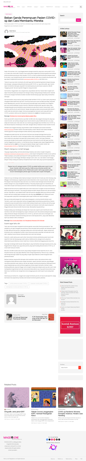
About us (53, 458)
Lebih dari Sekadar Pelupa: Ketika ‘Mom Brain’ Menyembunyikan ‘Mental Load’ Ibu (74, 117)
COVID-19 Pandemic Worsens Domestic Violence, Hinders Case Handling (70, 414)
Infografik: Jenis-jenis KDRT (14, 412)
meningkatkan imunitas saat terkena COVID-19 (17, 287)
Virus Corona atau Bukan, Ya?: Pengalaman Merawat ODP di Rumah (27, 220)
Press (76, 458)
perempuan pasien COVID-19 (31, 79)
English (71, 6)
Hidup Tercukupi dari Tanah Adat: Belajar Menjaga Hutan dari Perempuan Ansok (74, 143)
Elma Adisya (35, 409)
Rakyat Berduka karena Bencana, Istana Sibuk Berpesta (73, 95)
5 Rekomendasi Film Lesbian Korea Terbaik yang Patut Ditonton (69, 286)
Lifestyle (35, 6)
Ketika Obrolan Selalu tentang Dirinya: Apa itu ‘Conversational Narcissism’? (73, 65)
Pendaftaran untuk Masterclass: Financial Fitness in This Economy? (74, 183)
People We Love (49, 6)
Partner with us (69, 458)
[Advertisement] (70, 349)
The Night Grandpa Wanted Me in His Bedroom (70, 302)
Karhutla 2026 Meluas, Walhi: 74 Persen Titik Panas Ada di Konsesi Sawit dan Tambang (73, 126)
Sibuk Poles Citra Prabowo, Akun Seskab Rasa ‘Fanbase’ (74, 42)
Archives (62, 364)
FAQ (81, 458)
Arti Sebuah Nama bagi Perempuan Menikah (20, 318)
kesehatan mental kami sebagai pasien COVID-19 (17, 154)
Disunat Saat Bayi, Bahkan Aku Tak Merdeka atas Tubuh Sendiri (74, 166)
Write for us (60, 458)
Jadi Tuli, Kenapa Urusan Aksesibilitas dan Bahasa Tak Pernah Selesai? (74, 103)
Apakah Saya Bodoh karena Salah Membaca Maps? (73, 57)
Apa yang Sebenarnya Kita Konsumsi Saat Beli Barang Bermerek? (74, 159)
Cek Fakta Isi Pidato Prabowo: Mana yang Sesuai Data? (73, 88)
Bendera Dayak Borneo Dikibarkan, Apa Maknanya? (73, 81)
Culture (41, 6)
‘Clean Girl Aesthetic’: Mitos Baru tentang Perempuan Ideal (74, 50)
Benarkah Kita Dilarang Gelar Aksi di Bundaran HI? (74, 109)
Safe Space (29, 6)
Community (65, 6)
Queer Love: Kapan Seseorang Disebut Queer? (70, 307)
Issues (23, 6)
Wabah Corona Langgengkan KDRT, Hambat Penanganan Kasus (42, 414)
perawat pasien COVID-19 (11, 146)
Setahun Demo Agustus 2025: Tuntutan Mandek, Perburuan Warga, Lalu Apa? (73, 135)
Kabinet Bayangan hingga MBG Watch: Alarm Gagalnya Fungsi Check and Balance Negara (74, 34)
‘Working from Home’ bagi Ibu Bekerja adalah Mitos (23, 116)
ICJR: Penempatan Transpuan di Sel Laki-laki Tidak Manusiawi (39, 318)
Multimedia (57, 6)
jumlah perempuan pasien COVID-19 (18, 283)
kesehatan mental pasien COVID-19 (39, 283)
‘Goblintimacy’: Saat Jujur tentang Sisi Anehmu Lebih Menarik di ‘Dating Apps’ (74, 73)
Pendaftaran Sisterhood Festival (73, 151)
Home (18, 6)
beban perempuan (9, 129)
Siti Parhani (8, 409)
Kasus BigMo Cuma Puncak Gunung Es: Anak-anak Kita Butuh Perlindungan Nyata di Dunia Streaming (74, 174)
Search (62, 15)
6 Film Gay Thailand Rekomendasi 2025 (70, 298)
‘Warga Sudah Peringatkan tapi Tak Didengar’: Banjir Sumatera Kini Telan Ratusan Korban (69, 293)
